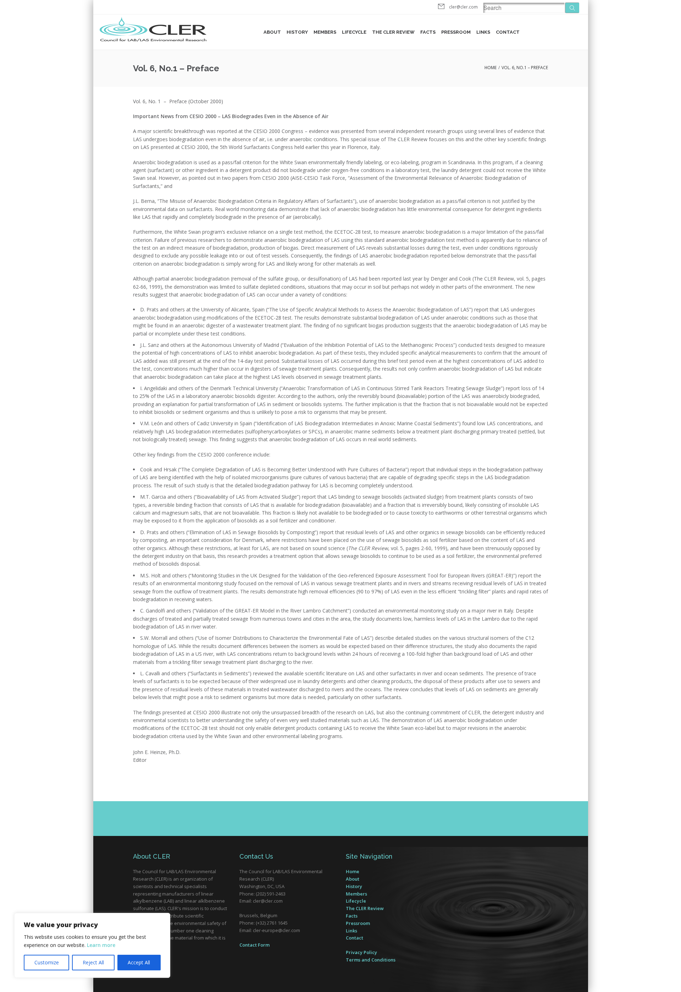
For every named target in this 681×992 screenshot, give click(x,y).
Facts (428, 32)
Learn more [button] (101, 945)
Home (491, 68)
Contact (508, 32)
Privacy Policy (361, 952)
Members (325, 32)
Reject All (93, 962)
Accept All (139, 962)
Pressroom (456, 32)
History (297, 32)
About (272, 32)
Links (483, 32)
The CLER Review (365, 908)
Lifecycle (354, 32)
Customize (46, 962)
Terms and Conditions (370, 960)
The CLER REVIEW (393, 32)
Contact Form (254, 945)
